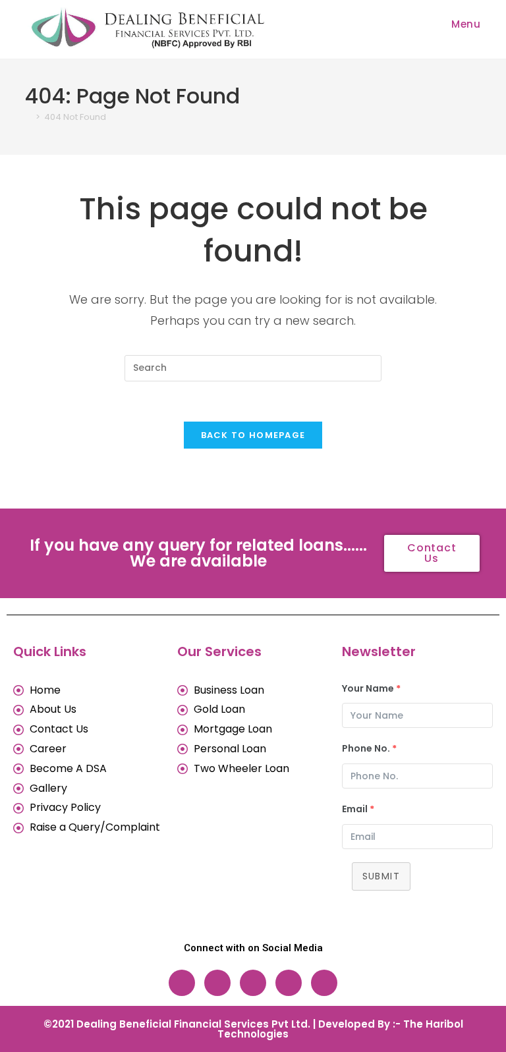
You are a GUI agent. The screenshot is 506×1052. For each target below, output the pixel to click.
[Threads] (253, 983)
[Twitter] (288, 983)
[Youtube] (324, 983)
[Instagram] (217, 983)
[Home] (28, 117)
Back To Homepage (253, 435)
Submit (381, 876)
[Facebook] (182, 983)
